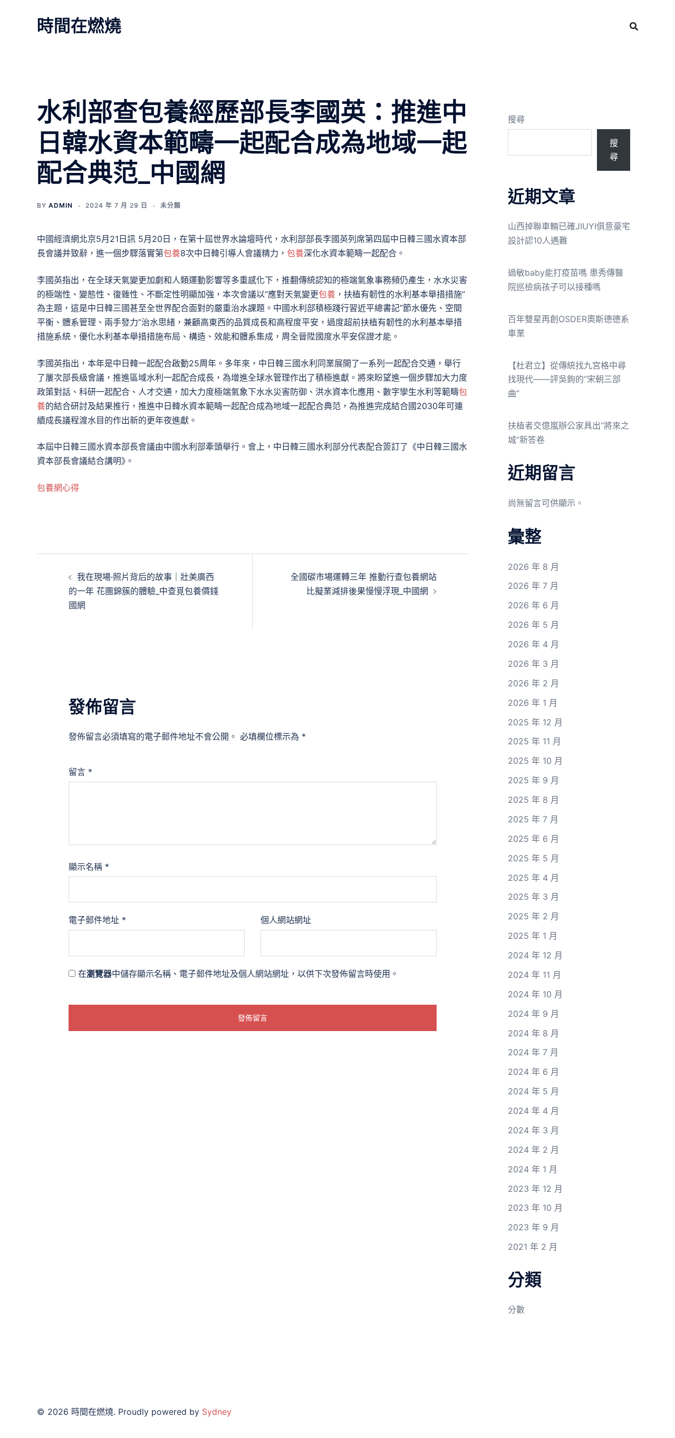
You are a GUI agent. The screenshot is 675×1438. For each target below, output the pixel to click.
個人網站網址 (286, 920)
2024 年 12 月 (535, 955)
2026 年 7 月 (533, 585)
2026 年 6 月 (533, 605)
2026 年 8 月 (533, 566)
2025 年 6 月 (533, 838)
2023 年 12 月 (535, 1188)
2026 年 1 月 (532, 702)
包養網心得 (58, 487)
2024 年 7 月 (533, 1052)
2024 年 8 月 (533, 1033)
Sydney (217, 1411)
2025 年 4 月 (533, 877)
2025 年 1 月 (532, 935)
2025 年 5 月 (533, 858)
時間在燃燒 (79, 25)
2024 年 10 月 (535, 994)
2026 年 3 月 (533, 663)
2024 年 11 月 (534, 974)
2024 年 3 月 (533, 1130)
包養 (171, 253)
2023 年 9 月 (533, 1227)
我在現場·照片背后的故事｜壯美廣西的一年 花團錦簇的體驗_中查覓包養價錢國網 (143, 590)
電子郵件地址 (97, 920)
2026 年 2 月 (533, 683)
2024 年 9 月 (533, 1013)
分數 (516, 1309)
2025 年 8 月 (533, 799)
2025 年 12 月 (535, 722)
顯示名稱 (89, 866)
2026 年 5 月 (533, 624)
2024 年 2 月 (533, 1149)
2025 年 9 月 (533, 780)
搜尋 (516, 119)
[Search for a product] (634, 26)
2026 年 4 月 (533, 644)
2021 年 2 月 (532, 1246)
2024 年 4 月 (533, 1110)
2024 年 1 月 (532, 1169)
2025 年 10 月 (535, 760)
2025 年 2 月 (533, 916)
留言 (80, 771)
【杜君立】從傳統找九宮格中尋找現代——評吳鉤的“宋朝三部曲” (567, 379)
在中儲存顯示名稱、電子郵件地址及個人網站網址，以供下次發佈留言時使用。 (238, 973)
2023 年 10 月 (535, 1207)
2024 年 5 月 (533, 1091)
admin (61, 205)
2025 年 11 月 (534, 741)
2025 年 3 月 (533, 896)
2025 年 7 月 (533, 819)
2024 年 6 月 (533, 1071)
